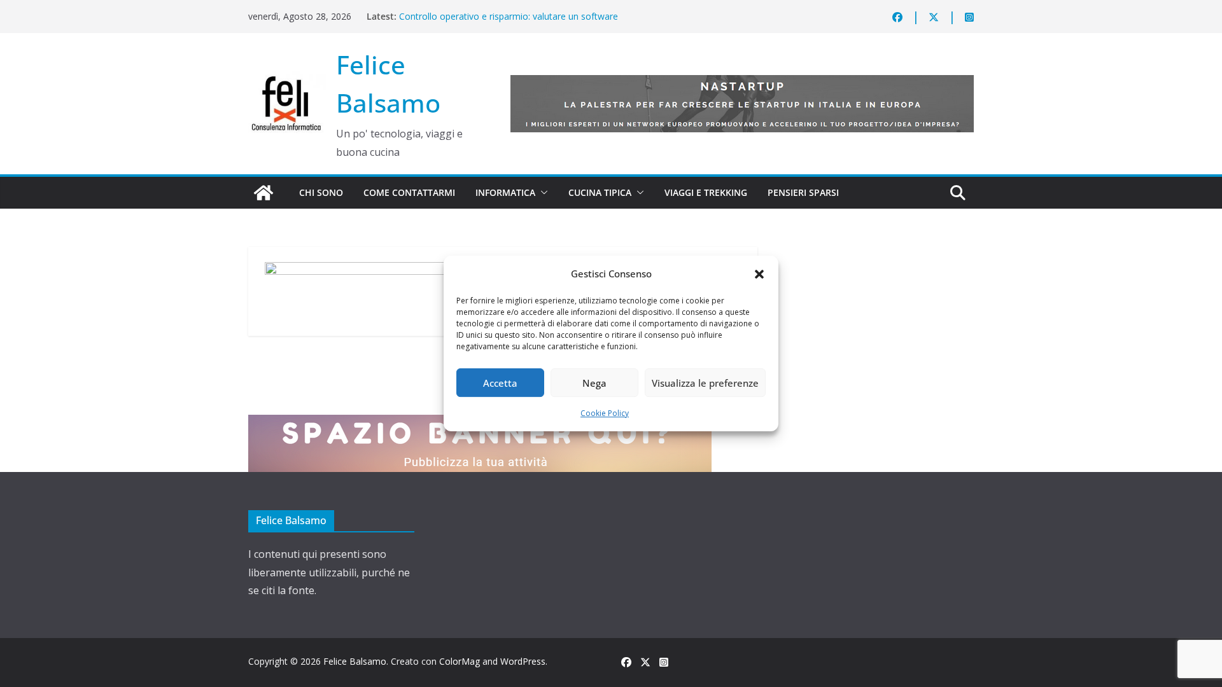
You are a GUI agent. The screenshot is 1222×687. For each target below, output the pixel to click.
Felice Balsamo (354, 661)
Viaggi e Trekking (705, 192)
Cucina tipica (599, 192)
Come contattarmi (409, 192)
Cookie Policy (604, 413)
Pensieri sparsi (803, 192)
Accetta (500, 383)
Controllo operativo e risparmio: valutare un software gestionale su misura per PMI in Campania (508, 22)
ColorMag (459, 661)
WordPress (522, 661)
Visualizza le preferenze (705, 383)
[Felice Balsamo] (263, 193)
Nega (594, 383)
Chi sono (321, 192)
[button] (759, 274)
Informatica (505, 192)
